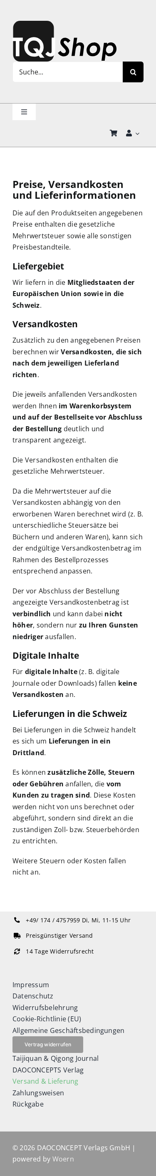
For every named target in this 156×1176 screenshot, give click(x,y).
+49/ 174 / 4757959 (53, 920)
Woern (63, 1159)
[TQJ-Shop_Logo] (64, 24)
